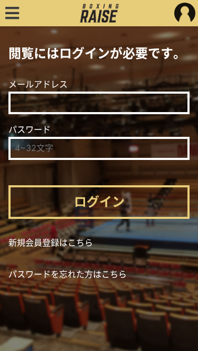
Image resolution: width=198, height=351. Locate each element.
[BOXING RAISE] (99, 13)
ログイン (99, 201)
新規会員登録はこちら (50, 242)
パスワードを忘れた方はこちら (67, 274)
